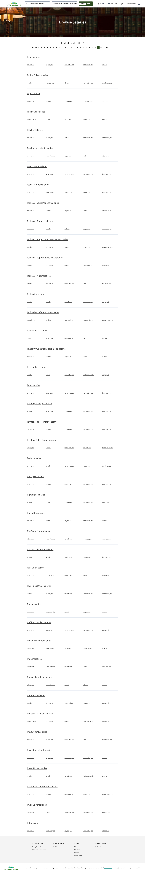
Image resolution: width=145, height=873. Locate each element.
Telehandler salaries (36, 367)
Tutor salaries (33, 823)
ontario (29, 83)
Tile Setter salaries (36, 513)
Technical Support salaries (40, 221)
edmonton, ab (69, 65)
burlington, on (107, 557)
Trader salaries (34, 604)
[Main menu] (139, 4)
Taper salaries (33, 93)
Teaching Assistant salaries (40, 148)
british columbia (88, 375)
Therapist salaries (35, 476)
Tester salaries (34, 458)
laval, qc (48, 320)
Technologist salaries (37, 330)
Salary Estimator (37, 847)
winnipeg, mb (106, 411)
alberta (67, 83)
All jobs (76, 847)
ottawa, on (105, 156)
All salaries (77, 850)
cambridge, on (107, 503)
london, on (68, 193)
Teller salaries (33, 385)
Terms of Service (108, 868)
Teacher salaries (35, 130)
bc (84, 338)
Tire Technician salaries (38, 531)
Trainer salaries (34, 658)
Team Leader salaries (37, 166)
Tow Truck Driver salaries (39, 586)
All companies (78, 856)
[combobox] (37, 3)
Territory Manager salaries (39, 403)
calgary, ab (49, 65)
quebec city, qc (88, 320)
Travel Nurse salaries (37, 768)
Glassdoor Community (39, 850)
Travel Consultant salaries (39, 750)
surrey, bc (105, 101)
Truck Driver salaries (37, 804)
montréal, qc (106, 284)
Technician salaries (36, 294)
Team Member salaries (38, 184)
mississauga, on (107, 83)
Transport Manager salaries (40, 713)
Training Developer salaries (40, 677)
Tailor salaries (33, 57)
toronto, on (30, 65)
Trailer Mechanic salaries (39, 640)
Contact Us (98, 847)
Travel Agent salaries (37, 731)
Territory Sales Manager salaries (42, 440)
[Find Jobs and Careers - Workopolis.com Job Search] (14, 4)
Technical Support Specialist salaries (45, 257)
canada (104, 65)
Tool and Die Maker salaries (40, 549)
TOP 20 (34, 47)
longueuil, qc (69, 320)
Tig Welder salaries (36, 494)
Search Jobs (86, 4)
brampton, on (50, 83)
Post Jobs (113, 4)
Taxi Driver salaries (36, 111)
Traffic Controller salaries (39, 622)
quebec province (107, 320)
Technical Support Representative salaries (47, 239)
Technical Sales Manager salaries (43, 203)
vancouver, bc (88, 65)
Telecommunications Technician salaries (46, 348)
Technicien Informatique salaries (43, 312)
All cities (76, 853)
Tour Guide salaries (36, 567)
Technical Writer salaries (39, 275)
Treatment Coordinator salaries (42, 786)
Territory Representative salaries (42, 421)
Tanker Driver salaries (37, 75)
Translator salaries (36, 695)
